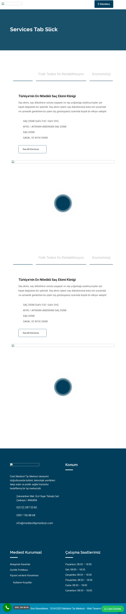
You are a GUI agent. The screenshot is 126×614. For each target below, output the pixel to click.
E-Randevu (104, 4)
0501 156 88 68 (25, 515)
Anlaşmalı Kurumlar (20, 564)
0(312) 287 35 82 (26, 507)
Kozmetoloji (101, 74)
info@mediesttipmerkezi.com (34, 523)
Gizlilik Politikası (19, 569)
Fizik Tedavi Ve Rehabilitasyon (61, 74)
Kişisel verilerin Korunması (24, 575)
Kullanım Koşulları (22, 582)
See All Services (31, 149)
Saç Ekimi (23, 74)
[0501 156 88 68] (7, 607)
